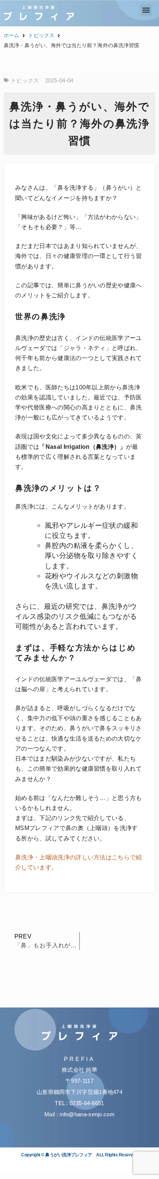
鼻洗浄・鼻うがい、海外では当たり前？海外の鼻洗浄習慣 (79, 124)
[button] (146, 10)
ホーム (11, 35)
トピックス (41, 35)
